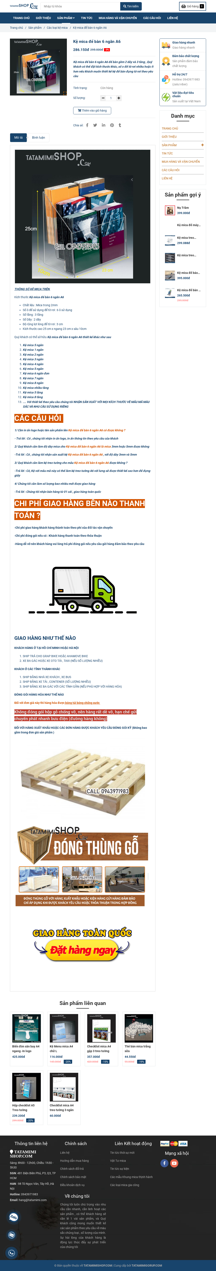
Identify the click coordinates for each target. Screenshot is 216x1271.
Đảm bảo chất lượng (185, 56)
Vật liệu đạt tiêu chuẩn (183, 94)
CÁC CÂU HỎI (152, 18)
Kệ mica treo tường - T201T (186, 255)
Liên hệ (64, 1152)
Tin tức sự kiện (119, 1168)
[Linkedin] (103, 125)
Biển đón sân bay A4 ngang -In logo (25, 1049)
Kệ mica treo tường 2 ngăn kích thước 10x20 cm (188, 238)
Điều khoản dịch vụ (72, 1185)
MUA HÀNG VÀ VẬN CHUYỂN (118, 18)
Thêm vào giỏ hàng (94, 110)
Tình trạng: (80, 88)
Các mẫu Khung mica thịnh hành (131, 1177)
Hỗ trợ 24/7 (179, 74)
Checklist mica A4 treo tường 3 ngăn (62, 1108)
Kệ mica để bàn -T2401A (188, 290)
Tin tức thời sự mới (122, 1152)
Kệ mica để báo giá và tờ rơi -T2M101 (187, 273)
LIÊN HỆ (172, 18)
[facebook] (164, 1163)
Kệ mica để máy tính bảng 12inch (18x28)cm (188, 225)
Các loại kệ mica (57, 27)
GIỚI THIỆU (43, 18)
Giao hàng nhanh (183, 42)
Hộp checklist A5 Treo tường (23, 1108)
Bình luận (38, 137)
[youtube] (174, 1163)
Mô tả (18, 137)
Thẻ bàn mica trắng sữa (138, 1049)
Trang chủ (16, 27)
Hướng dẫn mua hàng (74, 1160)
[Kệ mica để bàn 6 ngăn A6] (23, 6)
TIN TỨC (86, 18)
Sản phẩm (35, 27)
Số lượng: (79, 98)
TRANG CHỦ (21, 18)
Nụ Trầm (183, 207)
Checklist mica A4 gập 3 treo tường (99, 1049)
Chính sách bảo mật (73, 1177)
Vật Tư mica (118, 1160)
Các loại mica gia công (124, 1185)
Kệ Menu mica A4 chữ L (61, 1049)
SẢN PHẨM (65, 18)
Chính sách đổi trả (72, 1168)
